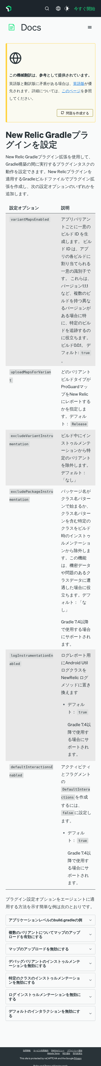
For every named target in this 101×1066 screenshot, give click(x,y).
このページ (71, 90)
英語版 (78, 83)
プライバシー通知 (74, 1050)
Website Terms (53, 1053)
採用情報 (27, 1050)
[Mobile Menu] (89, 27)
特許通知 (66, 1053)
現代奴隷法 (77, 1053)
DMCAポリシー (57, 1050)
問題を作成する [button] (77, 113)
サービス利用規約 (40, 1050)
